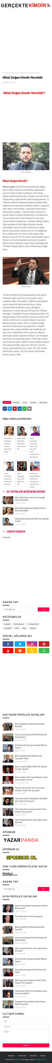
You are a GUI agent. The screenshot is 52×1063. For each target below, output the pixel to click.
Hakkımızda (22, 1055)
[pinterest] (44, 644)
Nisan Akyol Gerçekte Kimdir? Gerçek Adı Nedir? (30, 971)
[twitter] (20, 644)
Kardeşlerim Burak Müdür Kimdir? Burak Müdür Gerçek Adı (30, 1003)
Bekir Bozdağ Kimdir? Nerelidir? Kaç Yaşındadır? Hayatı (28, 757)
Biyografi (16, 402)
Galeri (17, 628)
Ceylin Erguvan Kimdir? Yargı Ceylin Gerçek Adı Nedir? (31, 821)
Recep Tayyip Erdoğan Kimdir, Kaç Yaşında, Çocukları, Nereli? (31, 767)
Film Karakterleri (33, 624)
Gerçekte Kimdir (41, 1059)
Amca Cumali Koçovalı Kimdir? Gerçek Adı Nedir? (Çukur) (31, 735)
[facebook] (8, 644)
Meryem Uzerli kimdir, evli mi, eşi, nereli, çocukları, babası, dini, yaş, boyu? (30, 789)
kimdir (25, 402)
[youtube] (8, 650)
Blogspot (18, 1059)
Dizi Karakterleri (19, 624)
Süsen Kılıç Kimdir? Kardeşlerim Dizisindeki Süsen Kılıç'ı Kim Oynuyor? (31, 799)
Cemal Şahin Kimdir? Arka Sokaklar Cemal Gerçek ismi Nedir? (31, 992)
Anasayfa (11, 1055)
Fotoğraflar (8, 628)
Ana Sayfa (6, 73)
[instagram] (32, 644)
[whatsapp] (44, 650)
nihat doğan (15, 73)
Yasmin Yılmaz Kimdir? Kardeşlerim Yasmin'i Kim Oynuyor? (31, 907)
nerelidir (33, 402)
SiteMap (42, 1055)
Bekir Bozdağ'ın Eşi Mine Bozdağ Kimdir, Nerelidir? (30, 725)
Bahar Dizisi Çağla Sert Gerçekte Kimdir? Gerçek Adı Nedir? (30, 509)
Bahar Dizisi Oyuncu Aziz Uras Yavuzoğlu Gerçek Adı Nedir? (30, 498)
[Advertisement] (26, 42)
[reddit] (20, 650)
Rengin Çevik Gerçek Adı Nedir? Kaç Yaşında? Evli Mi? (32, 520)
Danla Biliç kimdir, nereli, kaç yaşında (29, 916)
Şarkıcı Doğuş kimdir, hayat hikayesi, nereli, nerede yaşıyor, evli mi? (31, 778)
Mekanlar (33, 628)
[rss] (32, 650)
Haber (24, 628)
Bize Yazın (33, 1055)
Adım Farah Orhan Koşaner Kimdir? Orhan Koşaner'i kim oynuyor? (30, 810)
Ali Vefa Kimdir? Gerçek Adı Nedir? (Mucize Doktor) (31, 746)
